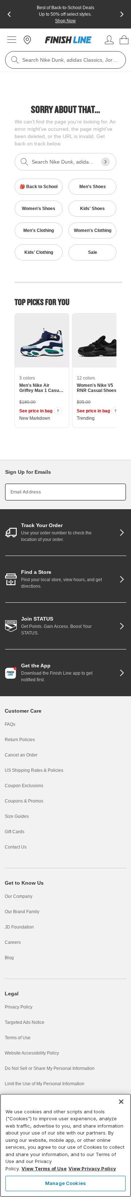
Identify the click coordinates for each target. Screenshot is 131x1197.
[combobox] (65, 60)
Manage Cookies (65, 1183)
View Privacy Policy (92, 1168)
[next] (122, 14)
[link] (68, 39)
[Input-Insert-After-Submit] (105, 161)
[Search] (15, 60)
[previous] (9, 14)
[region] (65, 1145)
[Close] (121, 1102)
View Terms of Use (44, 1168)
